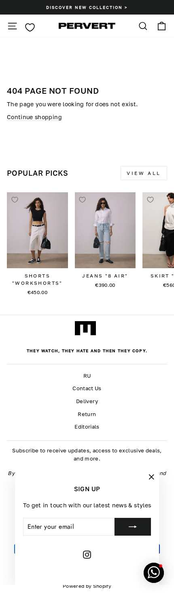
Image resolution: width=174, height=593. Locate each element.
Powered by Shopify (87, 586)
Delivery (87, 401)
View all (144, 173)
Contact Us (86, 388)
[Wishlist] (29, 27)
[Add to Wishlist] (14, 200)
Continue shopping (34, 117)
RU (87, 376)
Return (87, 414)
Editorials (86, 427)
